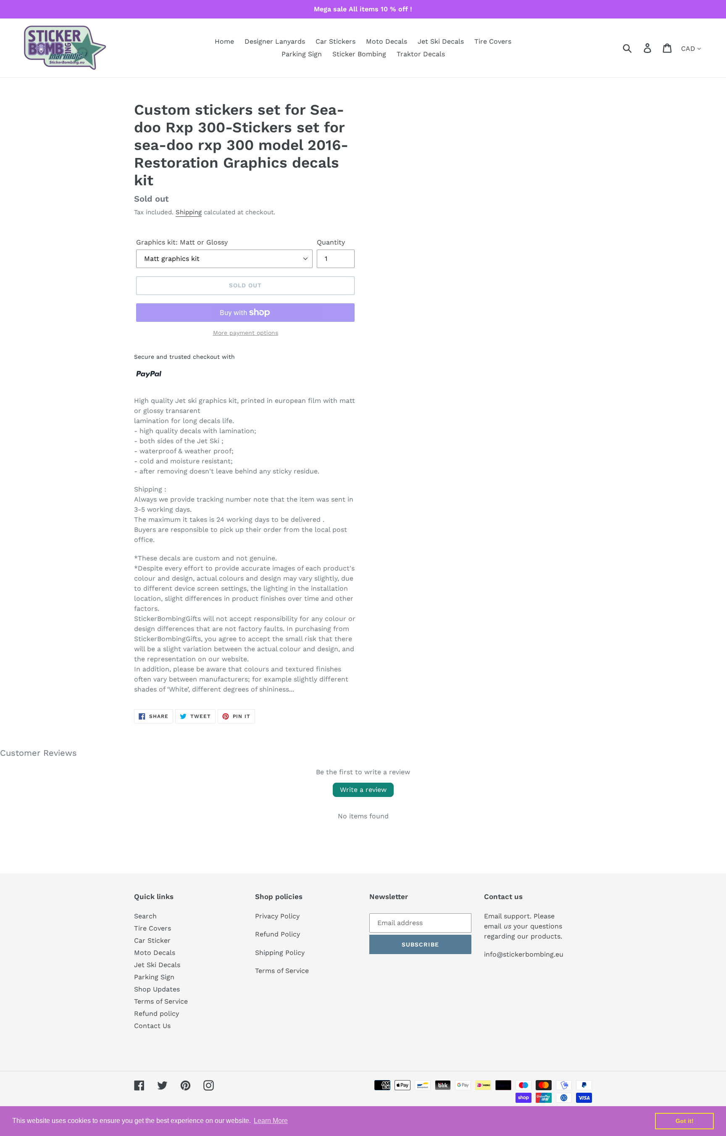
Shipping (189, 212)
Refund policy (156, 1014)
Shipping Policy (280, 953)
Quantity (331, 242)
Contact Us (152, 1026)
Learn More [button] (271, 1120)
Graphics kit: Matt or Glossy (182, 242)
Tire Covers (152, 928)
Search (145, 916)
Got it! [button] (685, 1121)
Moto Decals (154, 953)
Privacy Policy (277, 916)
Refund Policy (277, 934)
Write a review (363, 790)
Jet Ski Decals (157, 965)
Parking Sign (154, 977)
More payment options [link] (245, 332)
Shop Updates (157, 989)
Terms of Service (161, 1001)
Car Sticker (152, 940)
